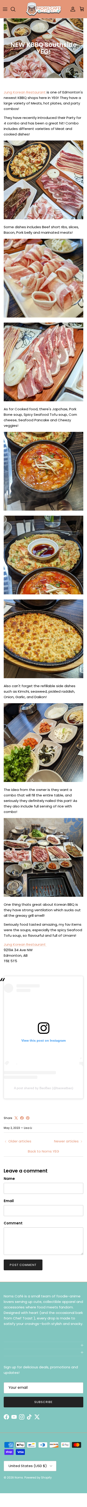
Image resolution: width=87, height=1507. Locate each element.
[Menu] (5, 9)
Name (9, 1178)
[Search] (15, 9)
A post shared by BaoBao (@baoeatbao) (43, 1088)
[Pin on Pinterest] (27, 1118)
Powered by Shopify (38, 1477)
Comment (13, 1223)
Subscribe (43, 1402)
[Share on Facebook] (22, 1118)
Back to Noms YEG (43, 1151)
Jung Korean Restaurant (25, 92)
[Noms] (43, 9)
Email (9, 1200)
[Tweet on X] (16, 1118)
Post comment (23, 1265)
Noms (19, 1477)
